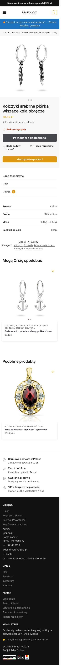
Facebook (8, 576)
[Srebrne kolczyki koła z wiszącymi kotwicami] (29, 294)
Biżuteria (16, 32)
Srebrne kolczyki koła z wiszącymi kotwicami (28, 331)
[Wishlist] (52, 271)
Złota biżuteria (35, 426)
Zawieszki (21, 426)
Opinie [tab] (8, 191)
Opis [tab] (5, 183)
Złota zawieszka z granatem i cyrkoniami (26, 429)
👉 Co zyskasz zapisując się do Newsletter (26, 639)
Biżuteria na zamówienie (16, 607)
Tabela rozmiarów (13, 616)
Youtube (7, 585)
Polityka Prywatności (14, 519)
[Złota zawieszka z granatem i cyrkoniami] (29, 394)
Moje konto (9, 598)
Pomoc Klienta (11, 603)
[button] (54, 12)
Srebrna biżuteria (30, 32)
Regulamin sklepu (12, 515)
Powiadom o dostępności (29, 138)
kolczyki (18, 248)
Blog (5, 571)
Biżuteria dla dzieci (44, 245)
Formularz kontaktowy (15, 612)
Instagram (8, 580)
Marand (6, 32)
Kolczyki (44, 32)
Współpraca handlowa (15, 524)
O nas (6, 510)
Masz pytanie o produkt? (30, 159)
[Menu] (8, 12)
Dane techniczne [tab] (13, 176)
